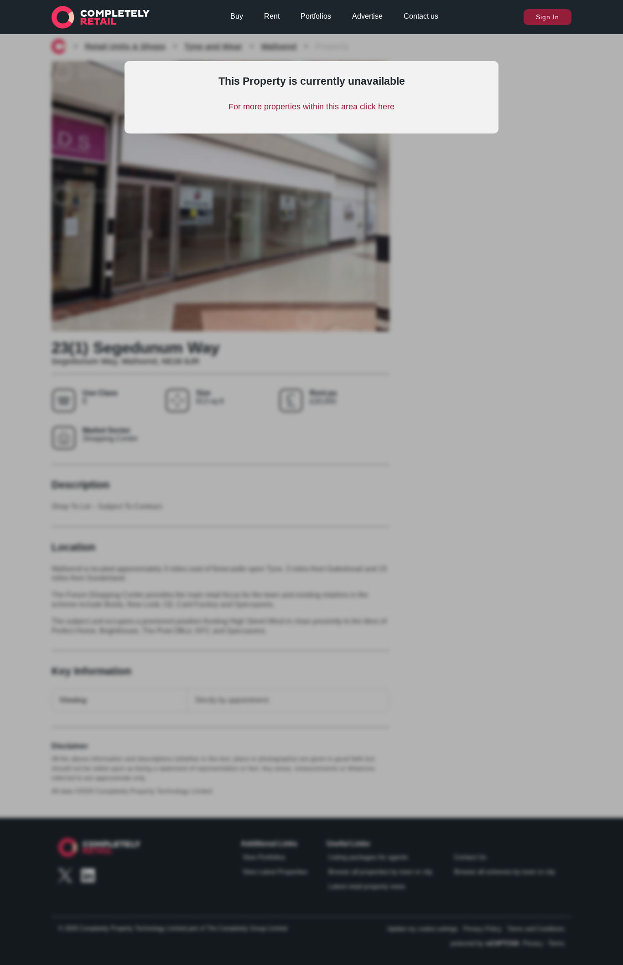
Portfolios (316, 16)
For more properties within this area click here (311, 106)
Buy (236, 16)
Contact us (421, 16)
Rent (272, 16)
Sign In (547, 17)
